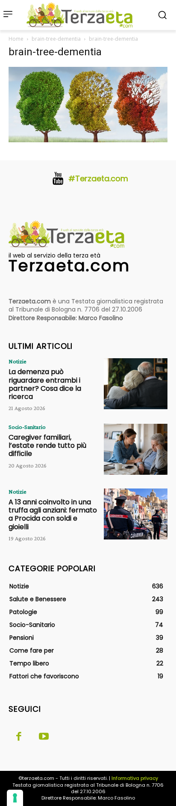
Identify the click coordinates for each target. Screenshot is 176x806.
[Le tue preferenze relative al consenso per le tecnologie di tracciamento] (15, 798)
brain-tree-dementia (56, 38)
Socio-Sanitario (27, 427)
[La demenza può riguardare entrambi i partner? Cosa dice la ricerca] (135, 383)
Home (16, 38)
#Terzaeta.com (98, 178)
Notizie (17, 361)
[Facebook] (19, 737)
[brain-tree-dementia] (88, 140)
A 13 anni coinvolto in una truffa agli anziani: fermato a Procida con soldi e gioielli (53, 514)
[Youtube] (43, 737)
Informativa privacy (134, 778)
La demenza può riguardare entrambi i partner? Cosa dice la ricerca (45, 384)
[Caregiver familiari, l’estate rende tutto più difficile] (135, 449)
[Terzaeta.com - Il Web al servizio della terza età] (82, 15)
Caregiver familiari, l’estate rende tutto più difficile (47, 445)
